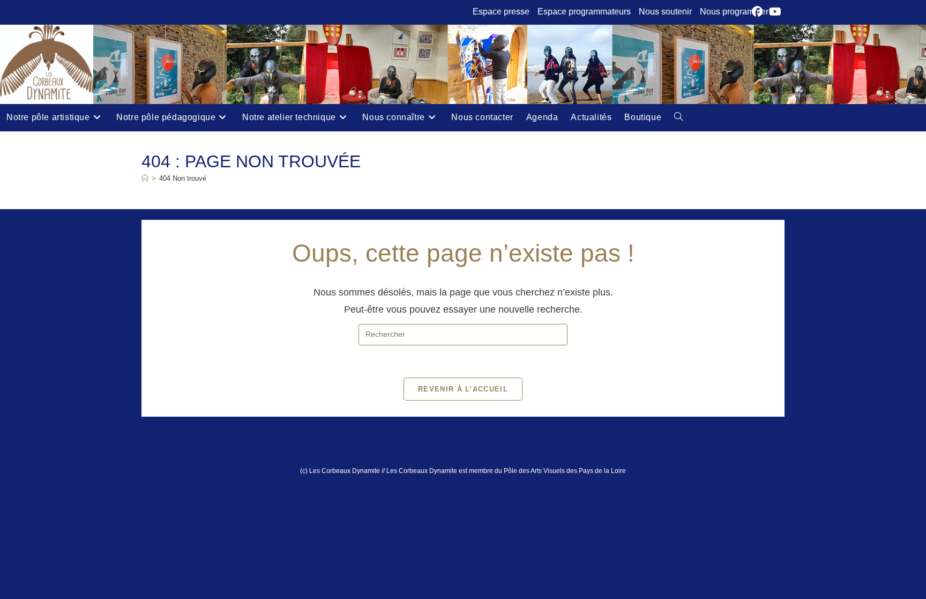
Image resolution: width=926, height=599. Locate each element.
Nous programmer (734, 11)
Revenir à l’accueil (463, 389)
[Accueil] (144, 178)
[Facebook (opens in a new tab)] (759, 11)
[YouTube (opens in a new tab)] (775, 11)
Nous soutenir (665, 11)
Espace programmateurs (584, 11)
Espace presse (501, 11)
